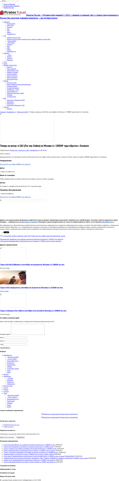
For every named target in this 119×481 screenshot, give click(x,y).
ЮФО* (8, 48)
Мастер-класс (8, 386)
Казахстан (9, 58)
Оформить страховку (12, 72)
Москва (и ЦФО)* (11, 41)
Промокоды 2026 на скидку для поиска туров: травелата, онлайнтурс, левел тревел (28, 39)
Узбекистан (10, 60)
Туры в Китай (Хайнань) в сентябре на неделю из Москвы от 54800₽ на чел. (32, 264)
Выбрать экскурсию (12, 77)
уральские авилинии (53, 236)
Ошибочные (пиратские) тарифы (15, 93)
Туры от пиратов (9, 4)
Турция (9, 55)
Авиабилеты (6, 22)
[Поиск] (0, 1)
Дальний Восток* (11, 51)
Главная (3, 112)
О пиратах (6, 107)
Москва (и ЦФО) (11, 23)
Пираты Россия (8, 8)
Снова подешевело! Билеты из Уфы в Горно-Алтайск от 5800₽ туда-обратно (29, 462)
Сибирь (9, 32)
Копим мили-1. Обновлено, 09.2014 (16, 100)
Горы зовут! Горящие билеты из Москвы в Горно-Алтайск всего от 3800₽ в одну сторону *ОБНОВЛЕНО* (39, 456)
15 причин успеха (11, 96)
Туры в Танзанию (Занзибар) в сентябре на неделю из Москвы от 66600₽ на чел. (31, 452)
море (26, 236)
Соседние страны (13, 369)
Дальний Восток (11, 34)
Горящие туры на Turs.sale (13, 37)
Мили (4, 98)
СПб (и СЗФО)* (11, 43)
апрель (14, 236)
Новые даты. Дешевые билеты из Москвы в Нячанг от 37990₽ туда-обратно (29, 460)
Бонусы (5, 63)
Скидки (6, 391)
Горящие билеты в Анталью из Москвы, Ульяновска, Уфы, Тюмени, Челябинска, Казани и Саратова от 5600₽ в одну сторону (46, 458)
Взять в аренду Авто (12, 79)
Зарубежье (6, 53)
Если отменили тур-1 (12, 91)
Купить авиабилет (11, 69)
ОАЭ (29, 236)
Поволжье (9, 27)
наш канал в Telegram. (29, 222)
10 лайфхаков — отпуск (13, 90)
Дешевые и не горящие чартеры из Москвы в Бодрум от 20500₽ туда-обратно (31, 239)
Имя (1, 338)
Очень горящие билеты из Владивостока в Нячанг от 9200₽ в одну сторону (29, 450)
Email (1, 341)
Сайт (1, 344)
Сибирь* (9, 50)
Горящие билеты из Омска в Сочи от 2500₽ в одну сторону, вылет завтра (28, 454)
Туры (4, 36)
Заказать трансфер (12, 74)
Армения (9, 57)
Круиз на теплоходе (12, 76)
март (22, 236)
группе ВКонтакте (107, 222)
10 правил (9, 95)
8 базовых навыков (12, 86)
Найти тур (9, 67)
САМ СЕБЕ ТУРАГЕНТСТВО (10, 65)
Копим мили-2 (10, 102)
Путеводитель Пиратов (11, 6)
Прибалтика (11, 365)
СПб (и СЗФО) (10, 25)
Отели (5, 62)
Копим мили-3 (10, 103)
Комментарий (5, 334)
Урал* (8, 46)
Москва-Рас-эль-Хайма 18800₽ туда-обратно (15, 164)
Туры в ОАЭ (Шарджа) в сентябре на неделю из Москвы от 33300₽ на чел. (31, 287)
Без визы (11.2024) (11, 83)
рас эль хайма (40, 236)
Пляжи (33, 236)
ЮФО (8, 30)
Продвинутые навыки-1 (13, 88)
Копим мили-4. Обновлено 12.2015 (16, 105)
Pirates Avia (14, 150)
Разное (5, 390)
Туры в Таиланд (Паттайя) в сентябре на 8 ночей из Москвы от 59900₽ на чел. (33, 311)
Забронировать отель (13, 70)
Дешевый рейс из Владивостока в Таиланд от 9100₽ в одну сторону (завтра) (30, 241)
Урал (8, 29)
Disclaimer (9, 109)
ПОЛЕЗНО (5, 81)
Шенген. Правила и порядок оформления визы (19, 84)
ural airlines (8, 236)
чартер (62, 236)
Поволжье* (10, 44)
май (18, 236)
